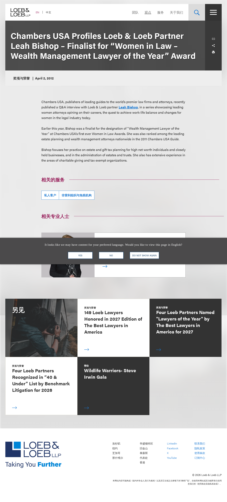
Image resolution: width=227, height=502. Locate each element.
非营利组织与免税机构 (77, 195)
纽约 (115, 448)
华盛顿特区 (146, 443)
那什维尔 (117, 458)
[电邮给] (213, 39)
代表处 (144, 458)
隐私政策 (199, 448)
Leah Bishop (128, 107)
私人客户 (50, 195)
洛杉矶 (116, 443)
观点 (148, 12)
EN (37, 12)
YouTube (172, 458)
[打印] (213, 52)
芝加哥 (116, 453)
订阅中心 (199, 458)
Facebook (172, 448)
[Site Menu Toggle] (213, 12)
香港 (142, 462)
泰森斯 (144, 453)
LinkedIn (172, 443)
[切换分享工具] (213, 45)
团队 (135, 12)
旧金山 (144, 448)
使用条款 (199, 453)
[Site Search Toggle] (196, 12)
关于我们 (176, 12)
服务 (160, 12)
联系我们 (199, 443)
